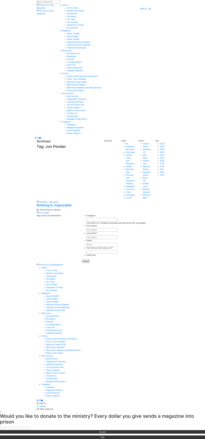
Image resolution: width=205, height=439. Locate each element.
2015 (162, 175)
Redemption (131, 186)
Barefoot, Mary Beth (147, 198)
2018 (162, 166)
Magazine (66, 30)
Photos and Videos (75, 90)
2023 (162, 152)
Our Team (71, 19)
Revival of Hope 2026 (77, 82)
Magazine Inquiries (75, 127)
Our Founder (72, 22)
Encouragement (133, 152)
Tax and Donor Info (75, 104)
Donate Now (72, 116)
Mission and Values (75, 10)
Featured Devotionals (76, 48)
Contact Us (72, 113)
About (65, 5)
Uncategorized (132, 195)
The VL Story (73, 8)
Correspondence (74, 62)
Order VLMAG (73, 39)
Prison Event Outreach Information (82, 76)
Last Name (91, 233)
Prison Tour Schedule (76, 79)
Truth (128, 192)
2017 (162, 169)
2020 (162, 161)
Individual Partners (75, 102)
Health (129, 166)
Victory (129, 198)
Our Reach (71, 16)
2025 (162, 146)
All (127, 143)
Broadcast (71, 56)
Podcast (70, 59)
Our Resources (73, 53)
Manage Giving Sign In (77, 119)
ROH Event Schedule (76, 85)
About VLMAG (73, 33)
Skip (103, 437)
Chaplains (66, 122)
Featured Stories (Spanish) (79, 45)
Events (65, 73)
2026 (162, 143)
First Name (91, 226)
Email (89, 240)
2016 (162, 172)
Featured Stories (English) (78, 42)
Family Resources (75, 67)
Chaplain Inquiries (75, 70)
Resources (66, 50)
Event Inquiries (73, 130)
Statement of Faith (75, 25)
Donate (102, 432)
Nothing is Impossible (54, 205)
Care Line (71, 65)
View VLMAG (73, 36)
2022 (162, 155)
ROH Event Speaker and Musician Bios (84, 87)
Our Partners (72, 28)
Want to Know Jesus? (76, 110)
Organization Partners (77, 99)
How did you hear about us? (99, 248)
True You (130, 189)
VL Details (41, 406)
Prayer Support (74, 107)
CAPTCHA (91, 255)
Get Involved (68, 93)
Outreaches (72, 13)
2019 (162, 163)
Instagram (90, 215)
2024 (162, 149)
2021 (162, 158)
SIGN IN (143, 8)
